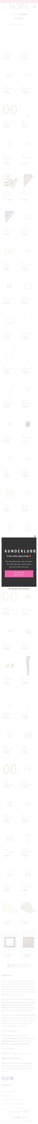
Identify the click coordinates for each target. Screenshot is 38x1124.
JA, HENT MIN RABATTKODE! (19, 574)
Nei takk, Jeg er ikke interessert (19, 589)
